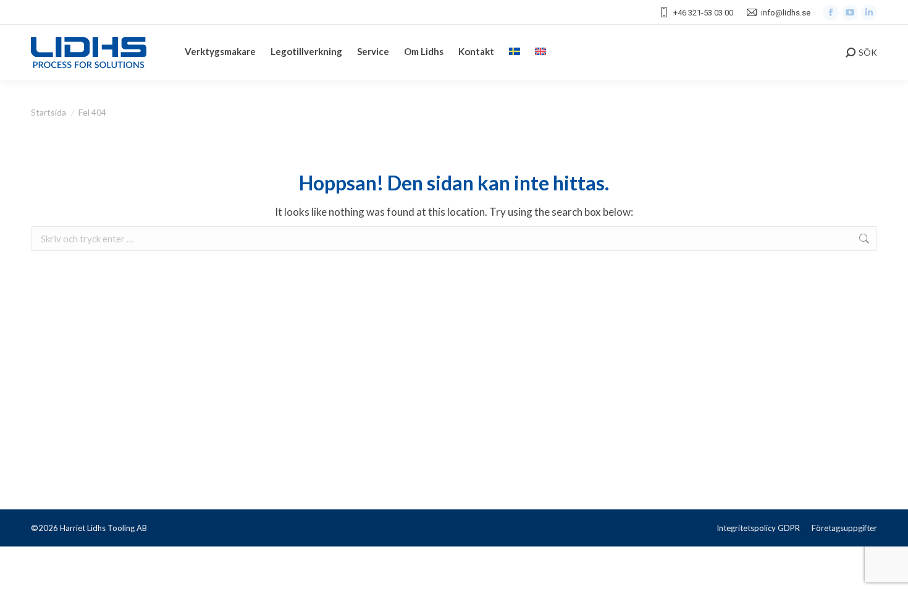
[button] (25, 566)
